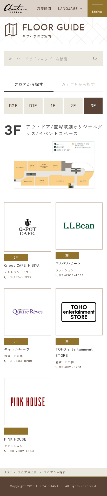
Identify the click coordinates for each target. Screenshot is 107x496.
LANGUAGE (68, 8)
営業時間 (44, 8)
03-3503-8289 (20, 361)
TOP (8, 472)
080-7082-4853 (21, 451)
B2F (13, 105)
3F (93, 105)
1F (53, 105)
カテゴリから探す (78, 84)
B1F (33, 105)
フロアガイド (27, 472)
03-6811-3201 (70, 367)
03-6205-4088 (71, 275)
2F (73, 105)
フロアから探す (28, 84)
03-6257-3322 (19, 277)
